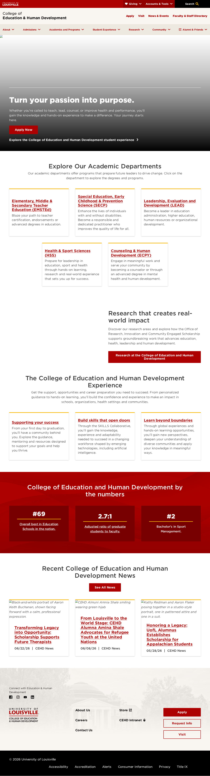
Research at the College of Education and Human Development (154, 357)
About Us (82, 710)
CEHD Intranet (130, 720)
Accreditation (85, 766)
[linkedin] (32, 697)
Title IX (182, 766)
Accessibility (58, 766)
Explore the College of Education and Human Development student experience (72, 140)
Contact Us (84, 730)
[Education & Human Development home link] (24, 714)
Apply (182, 712)
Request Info (182, 723)
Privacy (164, 766)
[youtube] (25, 697)
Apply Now (23, 129)
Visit (182, 734)
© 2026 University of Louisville (32, 759)
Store (123, 710)
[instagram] (18, 697)
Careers (81, 720)
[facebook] (10, 697)
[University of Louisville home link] (11, 4)
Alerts (106, 766)
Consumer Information (135, 766)
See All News (105, 587)
